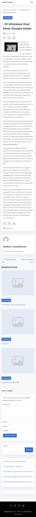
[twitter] (9, 37)
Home (5, 10)
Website (5, 430)
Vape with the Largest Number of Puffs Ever (18, 471)
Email (5, 426)
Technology (13, 10)
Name (5, 422)
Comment (7, 404)
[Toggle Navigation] (32, 2)
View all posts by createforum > (14, 251)
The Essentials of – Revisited (12, 466)
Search (5, 446)
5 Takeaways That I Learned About (13, 305)
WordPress (18, 514)
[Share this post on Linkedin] (14, 37)
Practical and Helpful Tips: (10, 382)
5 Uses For (5, 343)
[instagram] (15, 506)
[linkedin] (23, 506)
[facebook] (4, 37)
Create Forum (7, 2)
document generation (10, 144)
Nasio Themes (18, 512)
